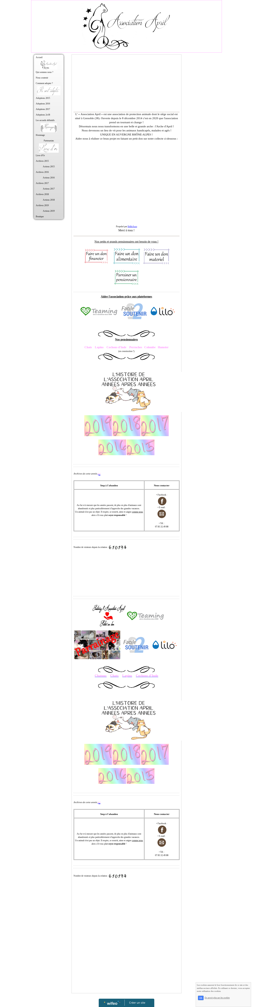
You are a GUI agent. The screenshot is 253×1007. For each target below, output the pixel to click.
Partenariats (49, 140)
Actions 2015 (49, 166)
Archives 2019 (42, 205)
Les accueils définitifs (45, 120)
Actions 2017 (49, 188)
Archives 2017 (42, 183)
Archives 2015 (42, 161)
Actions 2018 (49, 200)
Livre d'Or (40, 155)
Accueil (39, 57)
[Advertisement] (126, 84)
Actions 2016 (49, 177)
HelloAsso (132, 226)
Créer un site (137, 1002)
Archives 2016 (42, 172)
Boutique (40, 216)
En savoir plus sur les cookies (217, 998)
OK (200, 998)
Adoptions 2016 (43, 103)
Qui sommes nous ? (44, 72)
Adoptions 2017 (43, 109)
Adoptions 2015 (43, 98)
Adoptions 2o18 (43, 114)
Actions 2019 (49, 211)
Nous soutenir (42, 77)
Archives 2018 (42, 194)
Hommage (40, 135)
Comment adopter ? (44, 83)
